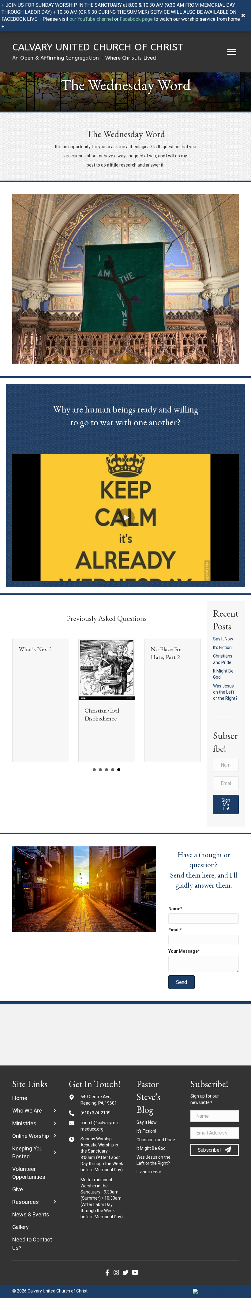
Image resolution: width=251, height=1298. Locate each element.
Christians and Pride (156, 1139)
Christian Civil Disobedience (101, 714)
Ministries (24, 1123)
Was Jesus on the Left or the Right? (225, 692)
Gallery (20, 1227)
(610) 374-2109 (96, 1112)
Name (174, 908)
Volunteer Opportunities (28, 1173)
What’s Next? (35, 649)
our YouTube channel (91, 19)
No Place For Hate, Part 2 (166, 653)
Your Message (183, 951)
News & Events (30, 1214)
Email (174, 929)
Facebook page (136, 19)
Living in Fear (149, 1171)
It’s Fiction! (223, 647)
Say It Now (223, 638)
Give (17, 1189)
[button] (232, 52)
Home (19, 1098)
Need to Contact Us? (32, 1243)
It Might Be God (151, 1148)
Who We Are (27, 1110)
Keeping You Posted (27, 1152)
